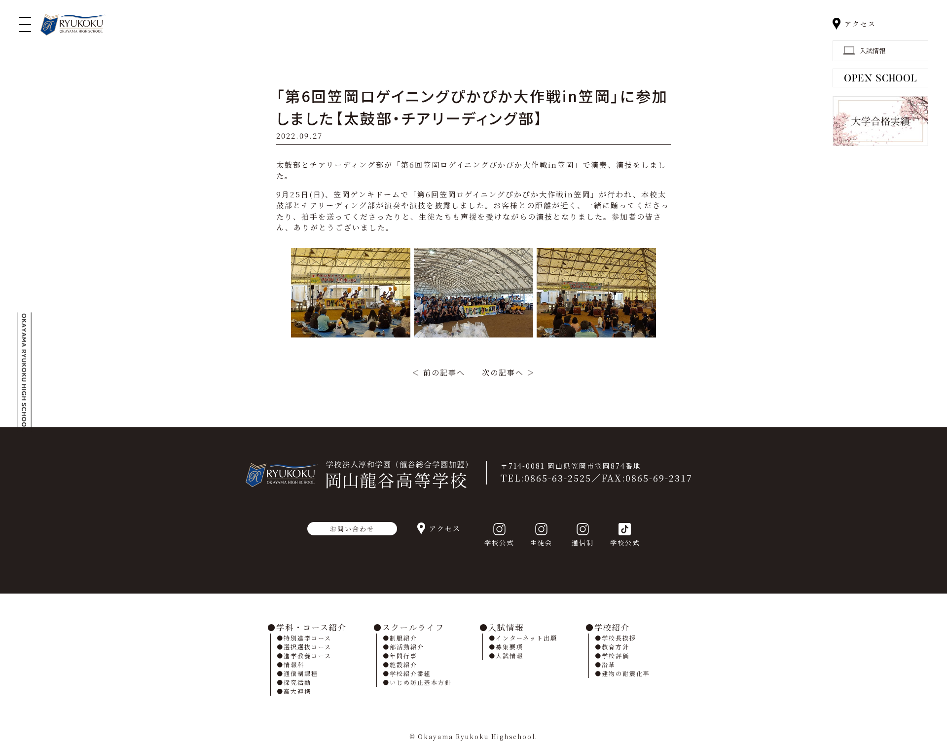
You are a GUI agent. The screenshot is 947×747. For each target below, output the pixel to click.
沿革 (609, 664)
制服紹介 (403, 638)
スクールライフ (413, 627)
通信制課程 (301, 673)
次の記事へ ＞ (508, 372)
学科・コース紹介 (311, 627)
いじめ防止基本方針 (421, 682)
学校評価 (615, 655)
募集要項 (509, 646)
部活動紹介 (407, 646)
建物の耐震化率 (626, 673)
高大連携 (297, 691)
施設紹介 (403, 664)
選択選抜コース (307, 646)
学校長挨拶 (619, 638)
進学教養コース (307, 655)
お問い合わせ (352, 528)
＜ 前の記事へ (438, 372)
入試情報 (506, 627)
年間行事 (403, 655)
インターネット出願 (526, 638)
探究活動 (297, 682)
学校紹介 (612, 627)
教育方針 (615, 646)
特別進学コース (307, 638)
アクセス (860, 24)
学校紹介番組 (410, 673)
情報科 (294, 664)
